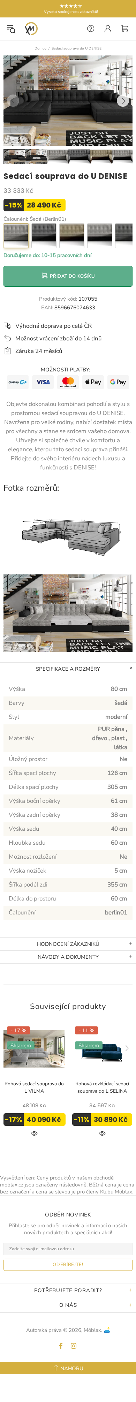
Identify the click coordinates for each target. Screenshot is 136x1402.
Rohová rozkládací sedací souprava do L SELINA (102, 1087)
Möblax (31, 28)
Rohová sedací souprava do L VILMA (34, 1087)
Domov (40, 48)
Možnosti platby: (65, 369)
